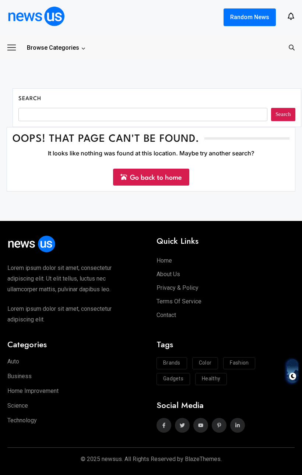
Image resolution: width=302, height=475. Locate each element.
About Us (168, 274)
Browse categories (53, 47)
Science (17, 405)
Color (205, 363)
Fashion (239, 363)
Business (19, 376)
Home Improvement (33, 390)
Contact (166, 315)
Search (29, 99)
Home (164, 260)
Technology (22, 420)
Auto (13, 361)
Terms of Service (179, 301)
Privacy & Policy (178, 287)
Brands (171, 363)
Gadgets (173, 378)
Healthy (211, 378)
